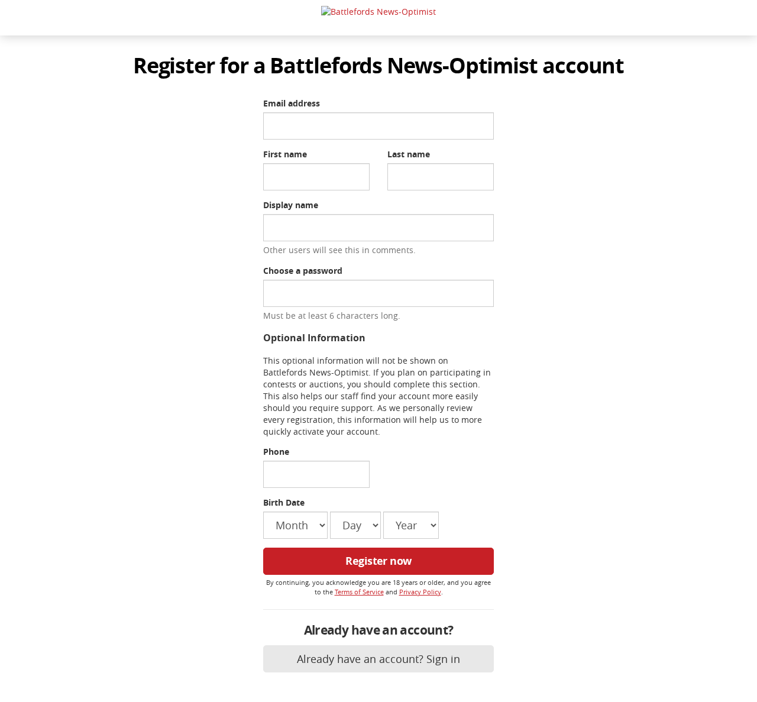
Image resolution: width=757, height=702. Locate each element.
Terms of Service (359, 591)
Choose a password (302, 270)
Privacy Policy (420, 591)
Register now (378, 561)
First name (285, 154)
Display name (290, 205)
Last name (408, 154)
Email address (291, 103)
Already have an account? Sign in (378, 659)
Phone (276, 451)
